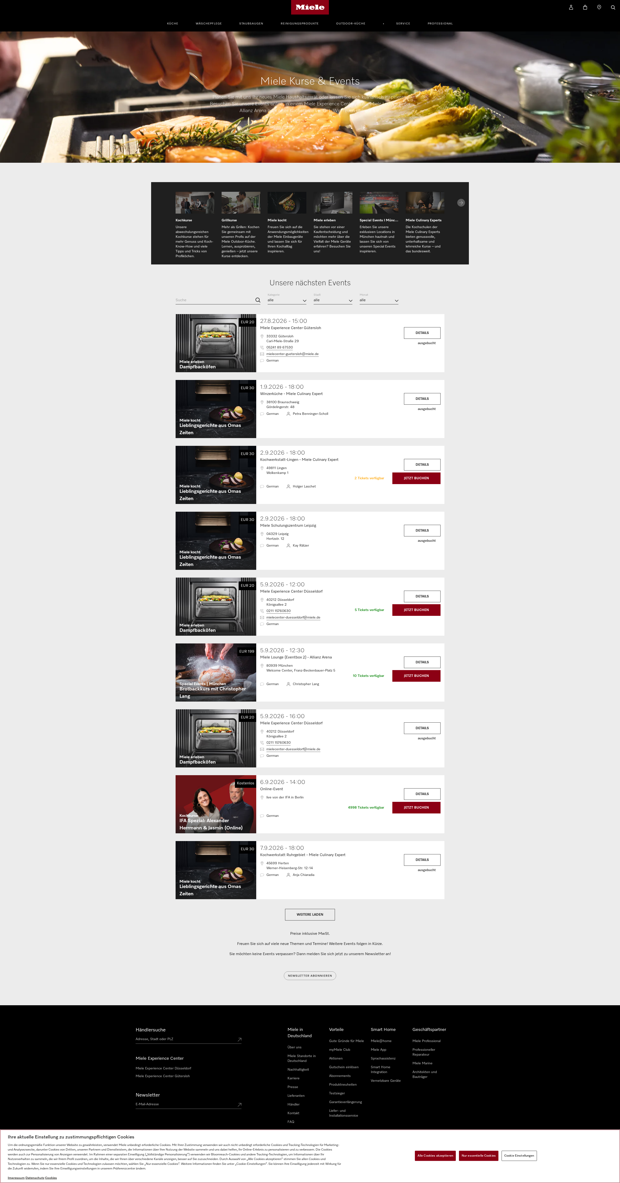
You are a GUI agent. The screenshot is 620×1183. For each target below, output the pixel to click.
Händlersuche (151, 1030)
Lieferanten (296, 1096)
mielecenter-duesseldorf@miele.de (293, 617)
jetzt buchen (416, 478)
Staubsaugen (251, 23)
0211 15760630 (278, 611)
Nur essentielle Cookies (479, 1155)
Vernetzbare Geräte (386, 1080)
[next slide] (461, 203)
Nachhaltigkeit (298, 1069)
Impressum (16, 1178)
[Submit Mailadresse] (239, 1105)
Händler (293, 1104)
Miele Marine (422, 1063)
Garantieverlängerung (345, 1102)
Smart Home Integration (380, 1070)
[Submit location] (239, 1040)
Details (422, 333)
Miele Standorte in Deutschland (301, 1058)
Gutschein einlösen (344, 1067)
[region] (310, 1156)
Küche (172, 23)
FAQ (290, 1122)
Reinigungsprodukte (300, 23)
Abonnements (340, 1076)
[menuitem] (175, 23)
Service (403, 23)
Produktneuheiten (343, 1084)
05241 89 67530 (279, 347)
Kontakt (293, 1113)
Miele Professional (426, 1041)
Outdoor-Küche (350, 23)
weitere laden (310, 914)
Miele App (378, 1050)
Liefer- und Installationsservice (343, 1113)
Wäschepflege (209, 23)
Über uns (294, 1047)
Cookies (51, 1178)
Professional (440, 23)
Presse (292, 1087)
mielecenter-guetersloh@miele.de (292, 354)
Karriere (293, 1078)
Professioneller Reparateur (423, 1052)
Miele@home (381, 1041)
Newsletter (148, 1095)
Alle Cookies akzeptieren (435, 1155)
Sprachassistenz (383, 1058)
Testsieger (337, 1093)
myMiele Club (339, 1050)
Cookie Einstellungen (519, 1155)
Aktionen (336, 1058)
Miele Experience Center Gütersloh (163, 1076)
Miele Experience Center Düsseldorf (163, 1068)
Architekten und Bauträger (424, 1074)
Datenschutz (34, 1178)
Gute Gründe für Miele (346, 1041)
